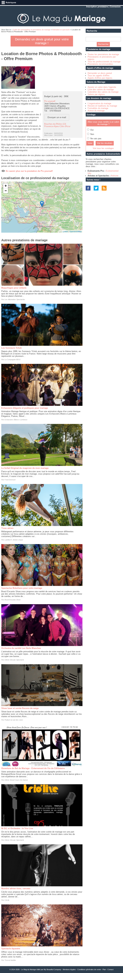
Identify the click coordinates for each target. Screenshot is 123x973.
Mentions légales (69, 969)
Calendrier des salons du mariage (103, 92)
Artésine (114, 175)
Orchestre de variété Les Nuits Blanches (21, 648)
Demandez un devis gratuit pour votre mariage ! (42, 41)
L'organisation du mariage (99, 103)
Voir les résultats (104, 143)
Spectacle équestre (10, 948)
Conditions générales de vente (89, 969)
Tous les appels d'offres (99, 75)
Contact (110, 969)
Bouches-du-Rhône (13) (55, 124)
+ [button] (6, 186)
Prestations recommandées (100, 64)
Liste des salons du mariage (101, 89)
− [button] (6, 191)
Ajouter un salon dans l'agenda (102, 87)
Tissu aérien (7, 528)
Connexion (115, 6)
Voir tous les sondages (103, 148)
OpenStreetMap (75, 231)
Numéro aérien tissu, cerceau (15, 888)
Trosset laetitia (10, 960)
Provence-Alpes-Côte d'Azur (57, 126)
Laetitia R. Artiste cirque (13, 540)
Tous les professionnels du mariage (104, 61)
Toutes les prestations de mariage (103, 54)
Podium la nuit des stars (13, 720)
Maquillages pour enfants (13, 288)
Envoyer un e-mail (57, 117)
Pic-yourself (49, 101)
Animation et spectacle (61, 30)
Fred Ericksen (10, 480)
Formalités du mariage (98, 108)
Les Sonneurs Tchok (11, 348)
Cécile (6, 900)
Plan (104, 969)
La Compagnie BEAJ (12, 359)
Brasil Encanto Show (12, 600)
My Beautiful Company (52, 969)
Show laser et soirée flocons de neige (20, 708)
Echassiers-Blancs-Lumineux (15, 420)
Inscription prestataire (97, 6)
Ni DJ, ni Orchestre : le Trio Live (17, 828)
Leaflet (65, 231)
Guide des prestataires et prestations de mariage (31, 30)
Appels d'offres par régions (100, 78)
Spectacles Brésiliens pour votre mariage (21, 588)
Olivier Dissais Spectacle (14, 660)
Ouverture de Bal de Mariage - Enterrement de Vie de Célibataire (33, 768)
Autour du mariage (96, 110)
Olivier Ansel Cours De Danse (16, 780)
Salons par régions (96, 94)
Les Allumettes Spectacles (14, 299)
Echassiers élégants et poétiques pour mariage (24, 408)
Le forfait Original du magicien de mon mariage (25, 468)
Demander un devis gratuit (100, 73)
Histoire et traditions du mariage (102, 106)
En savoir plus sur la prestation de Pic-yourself (29, 171)
